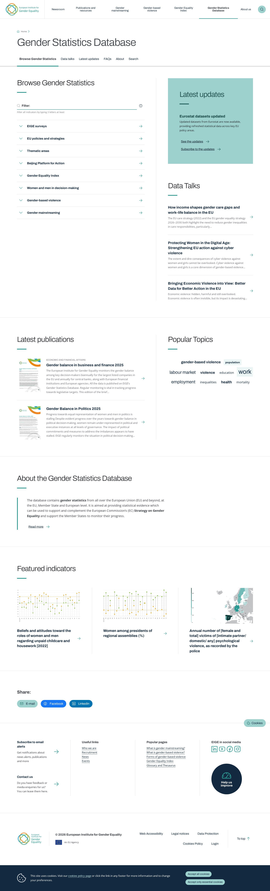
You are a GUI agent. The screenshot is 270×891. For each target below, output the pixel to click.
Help (141, 106)
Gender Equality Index (183, 9)
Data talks (67, 59)
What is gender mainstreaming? (166, 748)
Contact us (25, 777)
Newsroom (58, 9)
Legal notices (180, 833)
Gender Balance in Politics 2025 (73, 409)
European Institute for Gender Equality (22, 9)
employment (183, 382)
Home (24, 31)
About (120, 59)
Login (215, 843)
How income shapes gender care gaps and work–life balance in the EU (204, 209)
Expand (21, 126)
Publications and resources (85, 9)
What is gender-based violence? (166, 752)
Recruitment (89, 752)
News (85, 756)
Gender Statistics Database (218, 9)
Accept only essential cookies (205, 882)
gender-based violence (201, 362)
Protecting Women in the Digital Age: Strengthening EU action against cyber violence (201, 248)
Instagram (237, 749)
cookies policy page (79, 875)
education (227, 372)
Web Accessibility (151, 833)
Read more (35, 526)
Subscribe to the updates (198, 149)
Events (86, 761)
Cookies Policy (193, 843)
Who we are (89, 748)
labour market (183, 372)
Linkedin (214, 749)
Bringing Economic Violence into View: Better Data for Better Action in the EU (206, 286)
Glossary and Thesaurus (161, 765)
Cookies (257, 723)
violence (207, 373)
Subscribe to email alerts (30, 744)
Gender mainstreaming (120, 9)
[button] (27, 704)
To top (241, 838)
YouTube (222, 749)
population (232, 362)
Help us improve (226, 784)
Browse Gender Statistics (37, 59)
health (226, 382)
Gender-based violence (151, 9)
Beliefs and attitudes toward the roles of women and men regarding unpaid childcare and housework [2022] (44, 638)
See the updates (192, 141)
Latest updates (89, 59)
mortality (243, 382)
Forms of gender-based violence (166, 756)
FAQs (107, 59)
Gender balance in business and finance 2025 (85, 365)
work (244, 371)
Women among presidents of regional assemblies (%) (127, 633)
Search (262, 9)
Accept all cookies (198, 874)
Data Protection (208, 833)
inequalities (208, 382)
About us (246, 9)
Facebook (230, 749)
